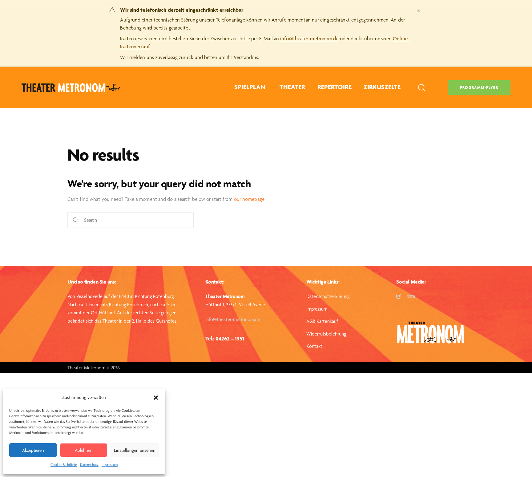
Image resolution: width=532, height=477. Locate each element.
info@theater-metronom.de (309, 38)
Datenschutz (89, 465)
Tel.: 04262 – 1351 (224, 338)
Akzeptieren (33, 450)
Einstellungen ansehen (134, 450)
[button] (156, 398)
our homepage (249, 199)
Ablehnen (84, 450)
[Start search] (75, 220)
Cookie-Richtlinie (63, 465)
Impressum (110, 465)
